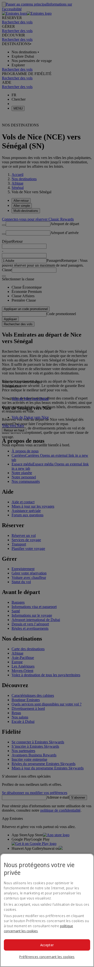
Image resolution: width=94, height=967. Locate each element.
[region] (47, 910)
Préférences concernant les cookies (47, 956)
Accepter (47, 945)
